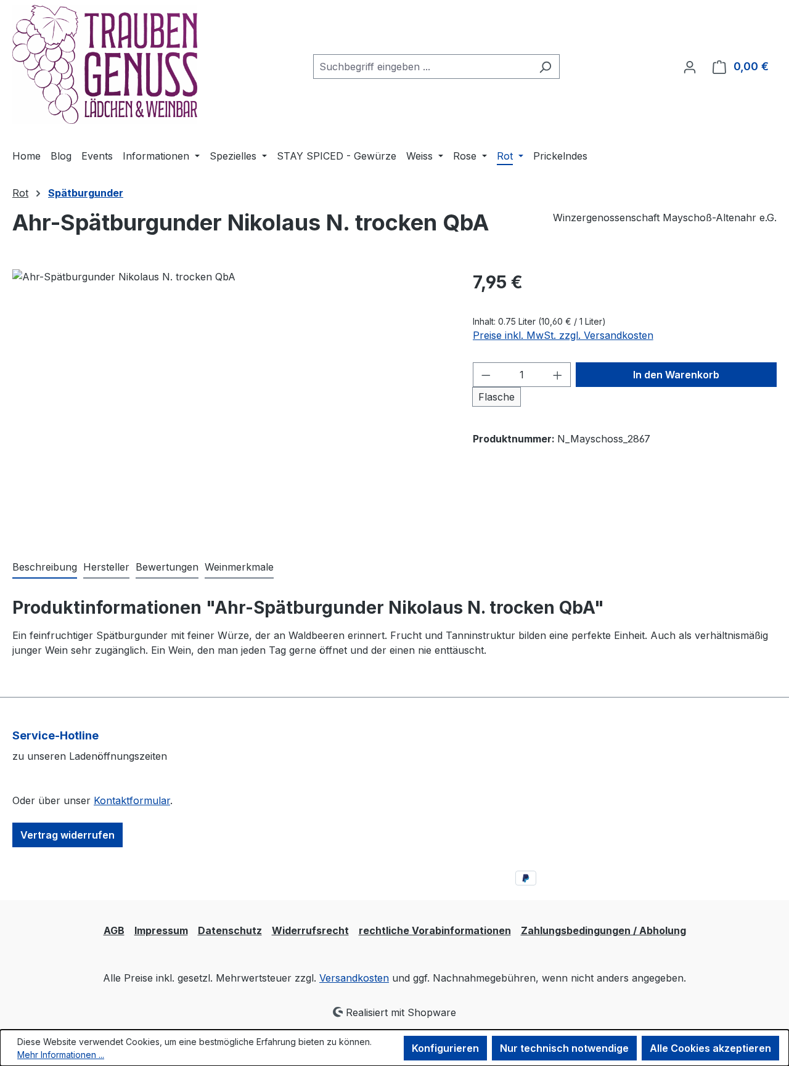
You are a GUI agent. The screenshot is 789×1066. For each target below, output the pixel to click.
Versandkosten (354, 978)
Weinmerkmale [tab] (239, 567)
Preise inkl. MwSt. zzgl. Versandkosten (563, 335)
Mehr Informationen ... (60, 1054)
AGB (114, 930)
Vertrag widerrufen (67, 835)
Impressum (161, 930)
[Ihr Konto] (690, 66)
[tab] (44, 567)
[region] (230, 401)
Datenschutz (230, 930)
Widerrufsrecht (310, 930)
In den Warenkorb (676, 374)
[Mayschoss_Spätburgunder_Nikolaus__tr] (230, 401)
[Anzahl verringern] (486, 374)
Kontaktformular (132, 800)
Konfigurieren (445, 1048)
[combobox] (422, 66)
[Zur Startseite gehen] (104, 64)
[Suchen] (545, 66)
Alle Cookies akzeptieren (710, 1048)
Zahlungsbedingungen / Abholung (603, 930)
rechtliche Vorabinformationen (435, 930)
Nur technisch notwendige (564, 1048)
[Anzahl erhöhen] (558, 374)
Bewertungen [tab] (167, 567)
